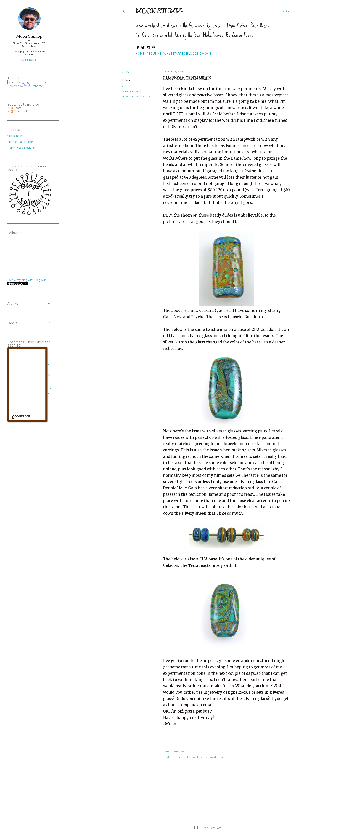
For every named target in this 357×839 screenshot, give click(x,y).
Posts (17, 108)
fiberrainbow (15, 136)
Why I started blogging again (187, 53)
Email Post (178, 751)
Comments (20, 111)
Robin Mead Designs (21, 147)
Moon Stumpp (159, 11)
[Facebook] (138, 48)
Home (140, 53)
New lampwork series (136, 96)
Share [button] (126, 71)
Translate (37, 86)
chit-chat (128, 86)
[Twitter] (143, 48)
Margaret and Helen (20, 141)
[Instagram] (148, 48)
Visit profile (29, 60)
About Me (154, 53)
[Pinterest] (153, 48)
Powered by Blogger (211, 827)
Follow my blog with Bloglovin (26, 280)
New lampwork (132, 91)
